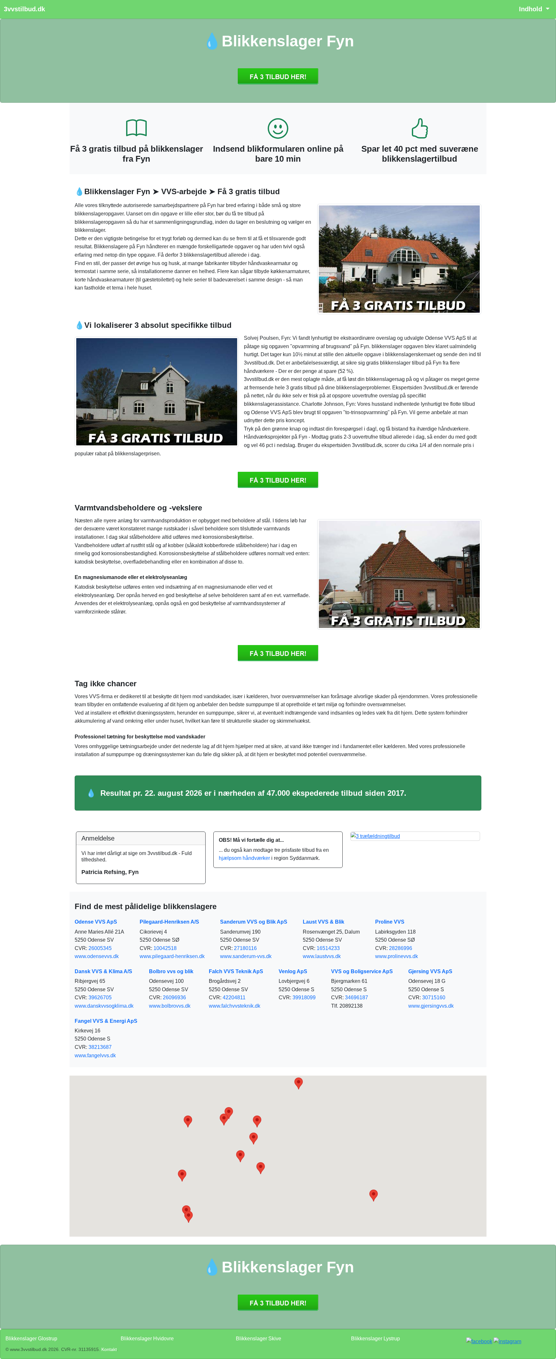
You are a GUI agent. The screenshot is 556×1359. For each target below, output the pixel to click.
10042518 (165, 948)
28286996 (400, 948)
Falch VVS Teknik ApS (236, 971)
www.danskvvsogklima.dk (104, 1006)
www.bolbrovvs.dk (169, 1006)
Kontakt (109, 1349)
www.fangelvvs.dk (95, 1055)
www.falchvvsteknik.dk (234, 1006)
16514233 (328, 948)
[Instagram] (507, 1341)
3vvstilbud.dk (24, 9)
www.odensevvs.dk (97, 956)
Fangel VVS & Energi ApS (106, 1021)
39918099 (304, 997)
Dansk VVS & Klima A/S (103, 971)
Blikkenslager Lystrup (375, 1338)
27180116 (245, 948)
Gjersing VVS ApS (430, 971)
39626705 (100, 997)
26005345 (100, 948)
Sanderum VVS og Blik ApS (253, 922)
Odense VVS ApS (96, 922)
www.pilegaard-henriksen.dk (172, 956)
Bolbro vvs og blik (171, 971)
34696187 (356, 997)
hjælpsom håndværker (244, 858)
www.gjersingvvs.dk (431, 1006)
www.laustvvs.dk (322, 956)
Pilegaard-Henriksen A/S (169, 922)
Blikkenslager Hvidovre (147, 1338)
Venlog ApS (293, 971)
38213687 (100, 1047)
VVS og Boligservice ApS (362, 971)
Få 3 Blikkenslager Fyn (278, 76)
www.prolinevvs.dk (396, 956)
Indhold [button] (531, 9)
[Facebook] (479, 1341)
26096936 (174, 997)
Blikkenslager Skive (258, 1338)
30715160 (433, 997)
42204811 (234, 997)
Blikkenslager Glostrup (31, 1338)
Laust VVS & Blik (323, 922)
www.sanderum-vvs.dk (246, 956)
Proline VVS (389, 922)
